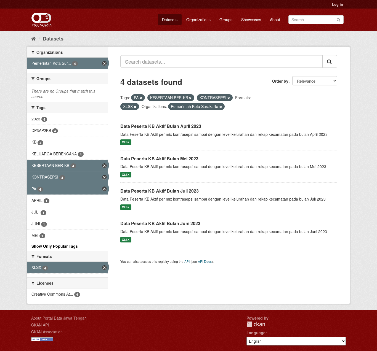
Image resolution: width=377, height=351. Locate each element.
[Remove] (141, 98)
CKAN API (40, 325)
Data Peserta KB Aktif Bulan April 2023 (160, 126)
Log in (337, 4)
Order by (280, 81)
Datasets (169, 19)
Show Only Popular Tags (54, 246)
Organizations (198, 19)
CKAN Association (47, 331)
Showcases (251, 19)
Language (256, 332)
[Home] (33, 38)
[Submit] (338, 19)
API (187, 261)
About (275, 19)
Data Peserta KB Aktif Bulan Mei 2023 (159, 158)
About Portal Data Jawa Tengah (59, 318)
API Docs (205, 261)
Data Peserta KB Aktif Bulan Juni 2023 (160, 223)
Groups (225, 19)
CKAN (255, 324)
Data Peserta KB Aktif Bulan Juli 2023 (159, 191)
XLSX (125, 142)
